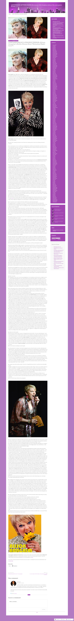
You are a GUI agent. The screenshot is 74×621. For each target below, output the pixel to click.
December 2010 (55, 187)
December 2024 (55, 65)
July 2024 (54, 69)
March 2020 (54, 112)
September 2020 (55, 107)
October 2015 (54, 149)
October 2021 (54, 99)
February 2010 (55, 197)
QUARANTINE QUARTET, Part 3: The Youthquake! (15, 573)
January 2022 (54, 96)
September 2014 (55, 153)
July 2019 (54, 118)
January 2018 (54, 137)
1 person (15, 593)
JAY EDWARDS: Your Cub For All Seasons (58, 22)
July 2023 (54, 79)
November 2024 (55, 66)
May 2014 (54, 157)
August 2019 (54, 117)
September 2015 (55, 150)
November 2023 (55, 76)
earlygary (18, 581)
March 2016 (54, 146)
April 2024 (54, 72)
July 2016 (54, 142)
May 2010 (54, 194)
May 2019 (54, 120)
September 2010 (55, 190)
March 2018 (54, 135)
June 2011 (54, 181)
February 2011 (54, 185)
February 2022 (55, 95)
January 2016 (54, 148)
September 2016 (55, 140)
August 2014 (54, 154)
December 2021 (55, 97)
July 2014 (54, 155)
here (22, 557)
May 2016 (54, 144)
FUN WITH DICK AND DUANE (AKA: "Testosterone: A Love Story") (57, 32)
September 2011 (55, 178)
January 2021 (54, 106)
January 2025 (54, 64)
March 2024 (54, 73)
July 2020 (54, 108)
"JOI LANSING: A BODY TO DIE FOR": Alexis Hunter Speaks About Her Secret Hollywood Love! (58, 24)
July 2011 (54, 180)
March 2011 (54, 184)
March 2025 (54, 62)
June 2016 (54, 143)
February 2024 (55, 74)
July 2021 (54, 102)
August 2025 (54, 57)
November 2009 (55, 200)
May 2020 (54, 110)
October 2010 (54, 189)
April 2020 (54, 111)
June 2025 (54, 59)
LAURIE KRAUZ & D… (57, 215)
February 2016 (55, 147)
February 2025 (55, 63)
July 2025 (54, 58)
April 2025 (54, 61)
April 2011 (54, 183)
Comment (43, 609)
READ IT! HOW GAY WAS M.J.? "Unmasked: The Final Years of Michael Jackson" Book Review (58, 28)
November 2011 (55, 176)
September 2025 (55, 56)
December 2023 (55, 75)
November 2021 (55, 98)
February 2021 (55, 105)
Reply (29, 594)
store (12, 198)
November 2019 (55, 115)
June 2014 (54, 156)
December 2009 (55, 199)
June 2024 (54, 70)
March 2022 (54, 94)
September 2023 (55, 78)
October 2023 (54, 77)
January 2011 (54, 186)
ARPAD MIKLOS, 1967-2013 (56, 21)
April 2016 (54, 145)
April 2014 (54, 158)
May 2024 (54, 71)
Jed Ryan (16, 40)
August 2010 (54, 191)
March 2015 (54, 152)
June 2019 (54, 119)
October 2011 (54, 177)
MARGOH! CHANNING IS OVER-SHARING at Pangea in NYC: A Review (58, 30)
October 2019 (54, 116)
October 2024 (54, 67)
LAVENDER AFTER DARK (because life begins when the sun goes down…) (36, 5)
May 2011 (54, 182)
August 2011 (54, 179)
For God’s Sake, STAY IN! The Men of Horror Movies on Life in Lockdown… (38, 573)
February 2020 (55, 113)
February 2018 (55, 136)
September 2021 (55, 100)
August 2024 (54, 68)
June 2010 (54, 193)
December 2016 (55, 138)
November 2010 (55, 188)
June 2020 (54, 109)
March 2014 (54, 159)
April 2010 (54, 195)
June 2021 (54, 103)
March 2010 (54, 196)
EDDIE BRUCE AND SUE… (57, 209)
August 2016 (54, 141)
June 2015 (54, 151)
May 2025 (54, 60)
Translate (59, 239)
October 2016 (54, 139)
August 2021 (54, 101)
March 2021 (54, 104)
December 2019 (55, 114)
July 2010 (54, 192)
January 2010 (54, 198)
